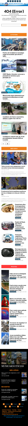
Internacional (13, 278)
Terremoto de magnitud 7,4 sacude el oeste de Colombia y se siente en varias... (18, 325)
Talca (3, 71)
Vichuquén (17, 244)
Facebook (7, 404)
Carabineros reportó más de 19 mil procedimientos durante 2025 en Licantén (13, 138)
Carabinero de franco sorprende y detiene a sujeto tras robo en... (13, 117)
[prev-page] (3, 144)
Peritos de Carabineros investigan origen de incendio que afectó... (9, 390)
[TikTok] (13, 1)
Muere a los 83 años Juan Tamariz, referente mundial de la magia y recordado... (18, 300)
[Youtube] (20, 1)
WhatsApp (14, 406)
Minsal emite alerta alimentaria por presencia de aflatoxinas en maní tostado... (13, 97)
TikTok (22, 404)
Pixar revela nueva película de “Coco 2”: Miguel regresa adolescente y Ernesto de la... (18, 313)
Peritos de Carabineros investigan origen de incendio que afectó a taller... (13, 54)
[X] (15, 1)
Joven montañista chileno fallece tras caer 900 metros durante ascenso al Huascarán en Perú (18, 337)
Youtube (21, 406)
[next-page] (7, 144)
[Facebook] (8, 1)
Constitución (18, 230)
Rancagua (4, 50)
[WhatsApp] (17, 1)
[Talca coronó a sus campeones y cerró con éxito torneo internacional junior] (14, 158)
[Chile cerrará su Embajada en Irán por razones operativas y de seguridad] (5, 276)
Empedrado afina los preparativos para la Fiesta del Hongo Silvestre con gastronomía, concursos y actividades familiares (20, 210)
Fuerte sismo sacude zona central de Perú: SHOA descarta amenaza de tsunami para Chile (18, 288)
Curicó (4, 188)
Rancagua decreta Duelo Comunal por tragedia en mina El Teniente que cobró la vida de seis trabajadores (21, 253)
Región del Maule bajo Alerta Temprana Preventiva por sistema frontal (20, 225)
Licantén (4, 133)
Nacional (4, 92)
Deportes (4, 163)
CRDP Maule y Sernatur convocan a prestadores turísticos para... (9, 397)
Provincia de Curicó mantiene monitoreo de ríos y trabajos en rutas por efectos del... (13, 192)
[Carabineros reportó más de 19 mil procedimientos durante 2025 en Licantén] (14, 128)
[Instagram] (10, 1)
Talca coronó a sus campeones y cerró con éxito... (10, 373)
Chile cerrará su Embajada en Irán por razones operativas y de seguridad (18, 275)
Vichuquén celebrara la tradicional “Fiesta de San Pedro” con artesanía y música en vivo (20, 239)
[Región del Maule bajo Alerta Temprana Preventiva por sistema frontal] (7, 225)
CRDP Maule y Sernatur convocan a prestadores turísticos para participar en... (14, 75)
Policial (4, 114)
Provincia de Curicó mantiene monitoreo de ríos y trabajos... (8, 380)
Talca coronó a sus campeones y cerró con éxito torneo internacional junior (13, 167)
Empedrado (18, 217)
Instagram (15, 404)
